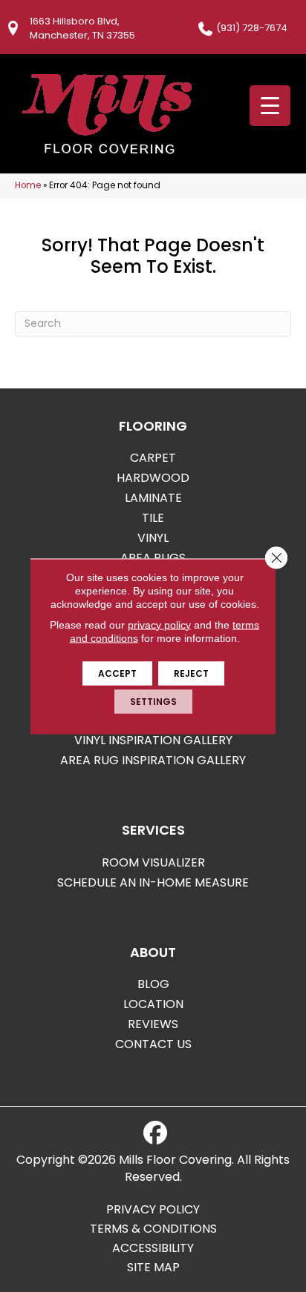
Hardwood (153, 477)
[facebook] (155, 1133)
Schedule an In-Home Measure (153, 882)
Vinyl (153, 537)
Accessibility (153, 1248)
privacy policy (159, 624)
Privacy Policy (153, 1210)
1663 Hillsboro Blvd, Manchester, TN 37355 (82, 28)
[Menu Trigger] (270, 105)
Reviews (153, 1024)
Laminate (153, 497)
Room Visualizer (153, 862)
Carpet (153, 457)
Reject (191, 672)
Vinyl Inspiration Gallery (153, 740)
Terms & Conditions (153, 1229)
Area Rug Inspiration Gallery (153, 760)
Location (153, 1004)
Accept (117, 672)
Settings (153, 701)
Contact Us (153, 1044)
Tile (153, 517)
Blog (153, 984)
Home (28, 185)
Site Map (153, 1267)
